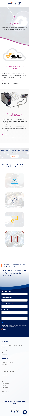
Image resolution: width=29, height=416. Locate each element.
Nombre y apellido (7, 297)
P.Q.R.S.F (3, 394)
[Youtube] (14, 412)
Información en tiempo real (7, 362)
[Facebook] (11, 412)
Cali (2, 352)
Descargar (14, 156)
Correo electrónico (7, 304)
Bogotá (3, 347)
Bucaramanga (4, 350)
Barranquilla (4, 354)
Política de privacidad (14, 410)
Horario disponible (6, 316)
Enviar (4, 329)
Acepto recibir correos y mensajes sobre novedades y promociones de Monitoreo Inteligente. (15, 322)
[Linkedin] (17, 412)
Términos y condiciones (14, 408)
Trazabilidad (4, 364)
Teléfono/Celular (6, 310)
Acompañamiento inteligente (7, 371)
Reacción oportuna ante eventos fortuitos (10, 369)
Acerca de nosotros (5, 379)
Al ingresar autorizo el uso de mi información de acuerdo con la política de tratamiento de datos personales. (15, 326)
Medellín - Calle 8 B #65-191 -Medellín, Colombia (11, 345)
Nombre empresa (6, 291)
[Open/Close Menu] (27, 3)
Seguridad (3, 366)
